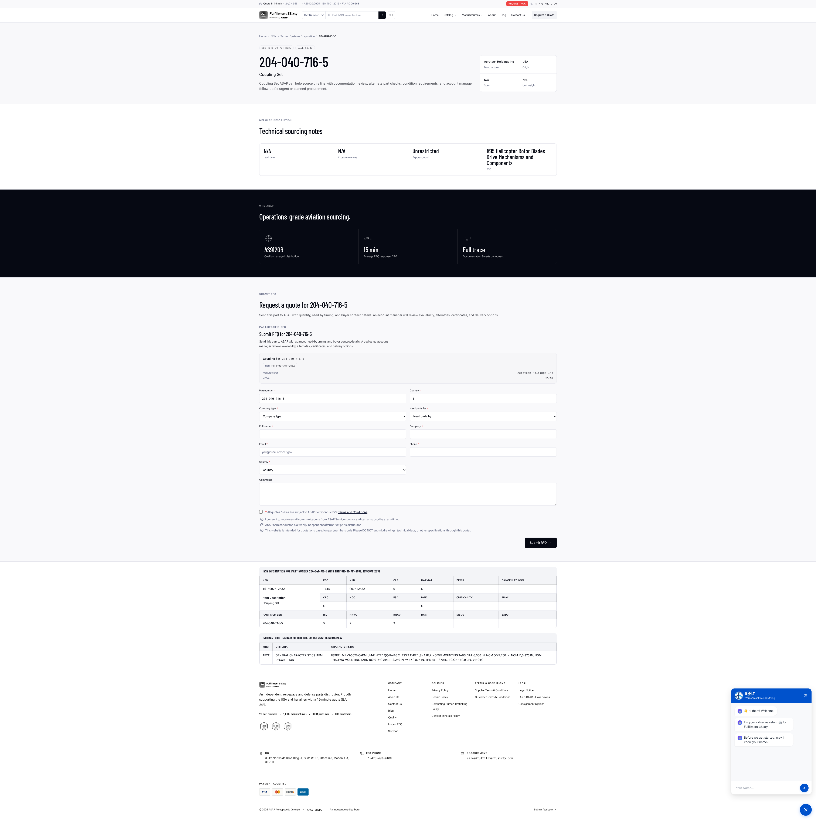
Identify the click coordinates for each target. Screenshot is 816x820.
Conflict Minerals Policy (446, 715)
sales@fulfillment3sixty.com (490, 758)
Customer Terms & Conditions (492, 697)
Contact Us (518, 15)
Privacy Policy (440, 690)
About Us (393, 697)
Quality (392, 717)
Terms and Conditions (352, 512)
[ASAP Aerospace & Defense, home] (278, 15)
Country (264, 461)
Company (416, 426)
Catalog (448, 15)
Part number (267, 390)
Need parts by (419, 408)
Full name (266, 426)
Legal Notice (526, 690)
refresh (805, 695)
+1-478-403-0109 (545, 3)
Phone (414, 444)
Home (435, 15)
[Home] (272, 685)
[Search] (382, 15)
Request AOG (517, 3)
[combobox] (352, 15)
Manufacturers (471, 15)
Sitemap (393, 731)
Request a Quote (544, 15)
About (491, 15)
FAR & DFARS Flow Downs (534, 697)
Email (263, 444)
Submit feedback (543, 809)
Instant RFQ (395, 724)
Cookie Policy (440, 697)
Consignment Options (531, 703)
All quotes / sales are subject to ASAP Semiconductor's (316, 512)
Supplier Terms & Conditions (491, 690)
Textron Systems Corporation (297, 36)
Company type (268, 408)
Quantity (416, 390)
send (804, 788)
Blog (503, 15)
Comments (265, 479)
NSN (273, 36)
